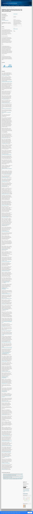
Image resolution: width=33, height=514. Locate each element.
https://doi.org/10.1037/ (5, 143)
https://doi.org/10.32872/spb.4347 (5, 231)
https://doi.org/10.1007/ (4, 181)
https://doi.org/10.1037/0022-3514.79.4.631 (6, 154)
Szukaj (30, 5)
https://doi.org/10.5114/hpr (6, 435)
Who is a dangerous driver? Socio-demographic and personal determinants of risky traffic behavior (13, 474)
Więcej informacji (22, 5)
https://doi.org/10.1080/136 (5, 249)
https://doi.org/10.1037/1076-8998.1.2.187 (6, 261)
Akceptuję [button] (30, 512)
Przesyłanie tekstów (25, 493)
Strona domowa (3, 7)
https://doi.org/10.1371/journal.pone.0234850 (7, 347)
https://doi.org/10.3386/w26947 (6, 75)
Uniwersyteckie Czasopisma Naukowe (7, 0)
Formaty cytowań (15, 25)
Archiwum (9, 5)
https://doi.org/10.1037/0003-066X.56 (6, 293)
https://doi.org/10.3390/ (4, 469)
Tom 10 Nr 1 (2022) (10, 7)
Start (2, 5)
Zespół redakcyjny (17, 5)
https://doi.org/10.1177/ (4, 326)
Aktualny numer (5, 5)
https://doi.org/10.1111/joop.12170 (5, 270)
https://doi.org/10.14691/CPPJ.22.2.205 (6, 371)
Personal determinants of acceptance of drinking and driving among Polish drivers (13, 476)
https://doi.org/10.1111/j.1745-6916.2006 (6, 112)
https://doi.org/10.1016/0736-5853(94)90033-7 (7, 445)
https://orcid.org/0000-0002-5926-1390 (5, 20)
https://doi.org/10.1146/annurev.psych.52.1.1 (7, 108)
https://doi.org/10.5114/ (4, 414)
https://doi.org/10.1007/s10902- (5, 401)
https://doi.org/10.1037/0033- (5, 177)
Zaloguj (30, 0)
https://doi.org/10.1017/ (4, 383)
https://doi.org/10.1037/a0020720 (7, 174)
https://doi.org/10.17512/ (5, 309)
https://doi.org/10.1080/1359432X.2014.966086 (7, 81)
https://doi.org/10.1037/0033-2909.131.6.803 (6, 298)
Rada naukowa (13, 5)
